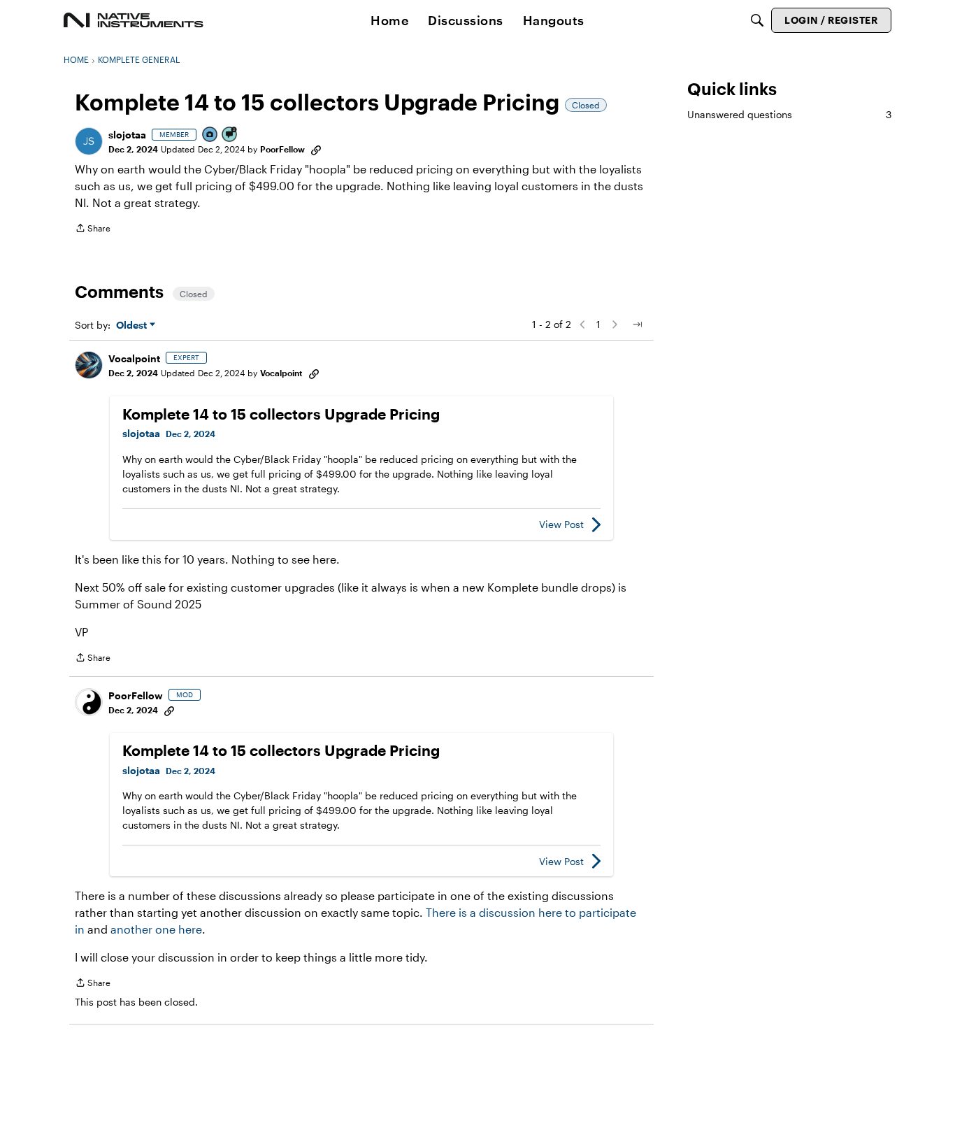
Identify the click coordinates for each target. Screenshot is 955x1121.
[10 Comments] (230, 135)
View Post (561, 524)
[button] (89, 141)
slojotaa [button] (127, 135)
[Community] (133, 20)
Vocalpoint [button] (134, 358)
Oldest (133, 325)
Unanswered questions (789, 114)
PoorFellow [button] (282, 149)
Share (92, 229)
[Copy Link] (316, 149)
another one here (156, 929)
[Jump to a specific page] (637, 324)
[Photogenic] (210, 135)
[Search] (757, 20)
